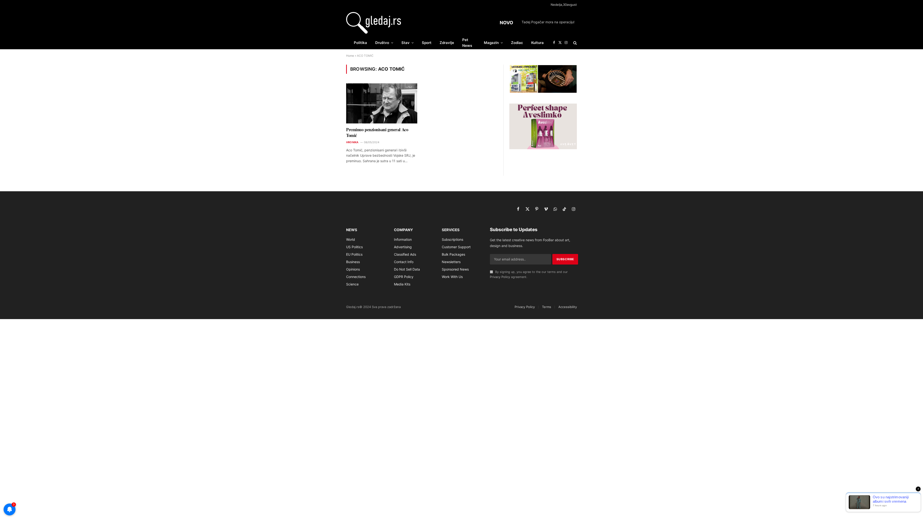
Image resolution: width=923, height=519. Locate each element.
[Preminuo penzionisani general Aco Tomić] (381, 103)
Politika (360, 42)
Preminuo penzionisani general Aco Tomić (377, 132)
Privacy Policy (500, 277)
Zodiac (517, 42)
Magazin (491, 42)
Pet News (467, 42)
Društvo (382, 42)
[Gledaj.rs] (373, 23)
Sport (426, 42)
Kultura (537, 42)
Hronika (352, 142)
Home (350, 55)
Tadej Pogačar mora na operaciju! (548, 22)
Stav (405, 42)
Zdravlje (447, 42)
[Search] (574, 42)
